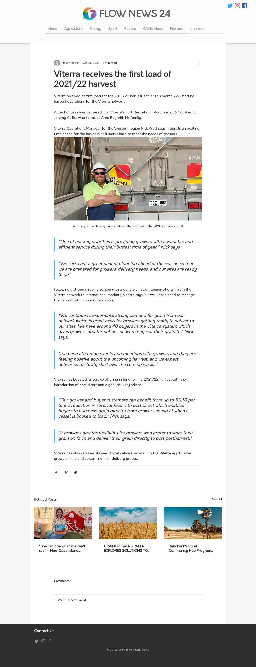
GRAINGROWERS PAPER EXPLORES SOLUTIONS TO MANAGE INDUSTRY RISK (126, 549)
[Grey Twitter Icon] (36, 641)
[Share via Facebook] (56, 472)
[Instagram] (237, 5)
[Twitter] (230, 5)
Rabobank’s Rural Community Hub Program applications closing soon (190, 549)
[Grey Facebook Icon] (50, 641)
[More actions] (199, 63)
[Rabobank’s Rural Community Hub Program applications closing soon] (193, 523)
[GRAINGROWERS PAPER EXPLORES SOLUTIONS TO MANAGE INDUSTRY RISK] (128, 523)
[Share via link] (75, 472)
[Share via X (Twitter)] (66, 472)
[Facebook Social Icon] (244, 5)
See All (217, 499)
